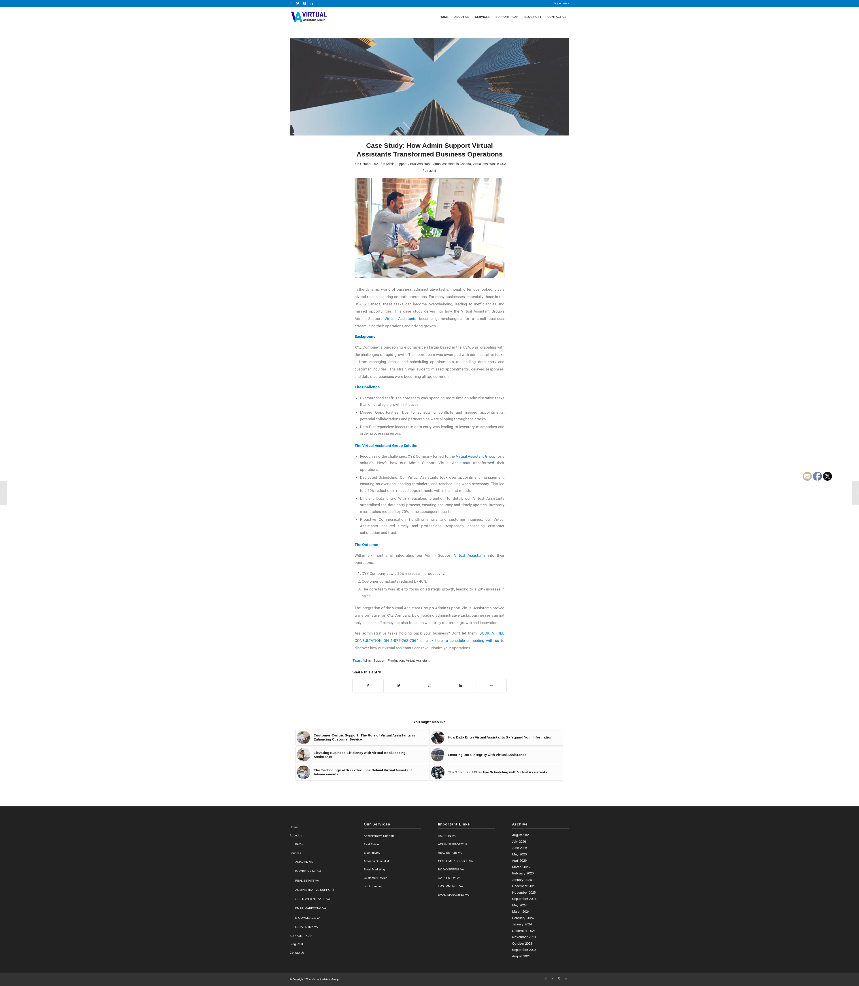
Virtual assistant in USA (489, 164)
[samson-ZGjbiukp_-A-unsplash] (429, 86)
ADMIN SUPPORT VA (452, 844)
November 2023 (524, 937)
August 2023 (521, 956)
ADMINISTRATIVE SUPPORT (314, 889)
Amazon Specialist (376, 861)
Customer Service (375, 878)
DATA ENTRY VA (306, 927)
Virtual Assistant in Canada (451, 164)
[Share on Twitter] (399, 685)
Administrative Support (379, 836)
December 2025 (524, 886)
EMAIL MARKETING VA (310, 908)
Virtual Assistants (400, 318)
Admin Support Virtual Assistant (408, 164)
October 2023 (522, 943)
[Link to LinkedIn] (311, 3)
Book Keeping (373, 886)
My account (561, 3)
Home (294, 827)
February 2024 (523, 918)
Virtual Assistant (418, 660)
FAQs (299, 844)
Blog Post (296, 944)
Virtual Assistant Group (475, 456)
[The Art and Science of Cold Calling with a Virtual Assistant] (3, 493)
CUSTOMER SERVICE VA (312, 899)
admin (433, 170)
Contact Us (297, 952)
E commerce (372, 852)
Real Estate (371, 844)
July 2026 (519, 841)
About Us (296, 835)
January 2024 (522, 924)
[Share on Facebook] (368, 685)
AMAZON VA (304, 862)
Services (295, 853)
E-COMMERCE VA (307, 917)
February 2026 (523, 873)
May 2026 (519, 854)
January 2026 (522, 880)
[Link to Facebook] (291, 3)
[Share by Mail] (491, 685)
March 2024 (520, 911)
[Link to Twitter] (297, 3)
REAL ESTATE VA (307, 880)
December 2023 (524, 931)
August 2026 (521, 835)
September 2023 (524, 950)
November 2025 (524, 892)
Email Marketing (374, 869)
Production (395, 660)
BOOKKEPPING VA (308, 871)
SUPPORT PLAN (301, 935)
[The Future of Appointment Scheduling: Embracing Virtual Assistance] (855, 493)
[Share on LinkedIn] (460, 685)
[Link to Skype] (304, 3)
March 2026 (520, 867)
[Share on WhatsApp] (429, 685)
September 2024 (524, 899)
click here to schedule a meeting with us (462, 640)
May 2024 (519, 905)
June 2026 (519, 848)
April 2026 (519, 860)
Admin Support (374, 660)
